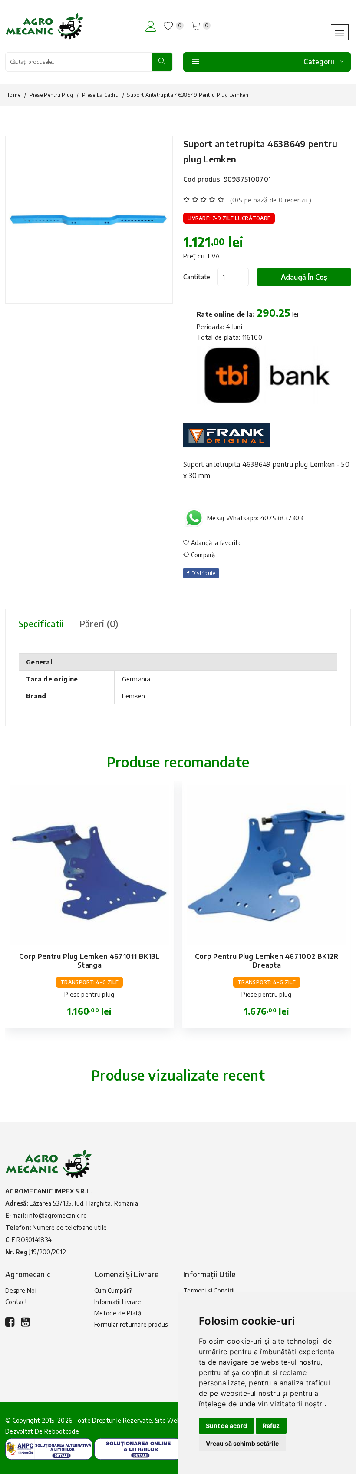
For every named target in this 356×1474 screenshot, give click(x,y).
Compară (202, 555)
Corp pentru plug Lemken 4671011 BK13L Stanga (89, 960)
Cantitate (197, 277)
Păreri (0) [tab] (99, 623)
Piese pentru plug (51, 95)
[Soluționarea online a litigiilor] (137, 1448)
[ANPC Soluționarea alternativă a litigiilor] (48, 1448)
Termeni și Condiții (209, 1290)
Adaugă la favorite (215, 542)
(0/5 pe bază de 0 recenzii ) (270, 200)
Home (12, 95)
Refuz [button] (271, 1425)
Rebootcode (61, 1431)
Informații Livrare (117, 1301)
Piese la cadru (100, 95)
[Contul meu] (150, 26)
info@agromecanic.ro (57, 1215)
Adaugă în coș (304, 277)
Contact (16, 1301)
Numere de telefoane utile (70, 1227)
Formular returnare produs (131, 1324)
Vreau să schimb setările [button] (242, 1443)
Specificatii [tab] (41, 623)
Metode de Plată (118, 1313)
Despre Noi (20, 1290)
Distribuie (202, 573)
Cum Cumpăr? (113, 1290)
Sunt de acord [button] (226, 1425)
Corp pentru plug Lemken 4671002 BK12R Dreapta (266, 960)
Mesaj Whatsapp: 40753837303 (255, 518)
